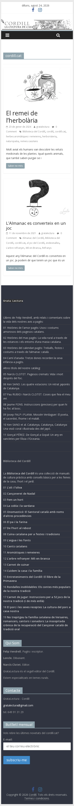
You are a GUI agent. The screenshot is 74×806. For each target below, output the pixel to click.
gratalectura (42, 126)
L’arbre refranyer (15, 247)
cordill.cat (60, 131)
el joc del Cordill (35, 243)
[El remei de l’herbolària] (37, 70)
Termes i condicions (36, 798)
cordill (50, 131)
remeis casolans (29, 141)
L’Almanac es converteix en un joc (36, 225)
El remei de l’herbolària (22, 116)
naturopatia (12, 141)
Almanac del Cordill (33, 238)
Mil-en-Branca (33, 247)
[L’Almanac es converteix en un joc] (37, 181)
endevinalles (52, 243)
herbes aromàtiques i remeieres (23, 136)
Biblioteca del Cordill (34, 131)
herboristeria (49, 136)
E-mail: (8, 739)
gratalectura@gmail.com (18, 705)
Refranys (46, 247)
